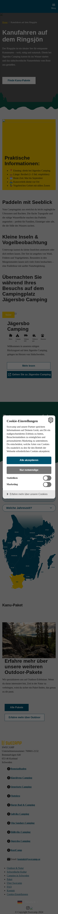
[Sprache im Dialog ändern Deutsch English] (50, 420)
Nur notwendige (29, 469)
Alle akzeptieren (29, 460)
